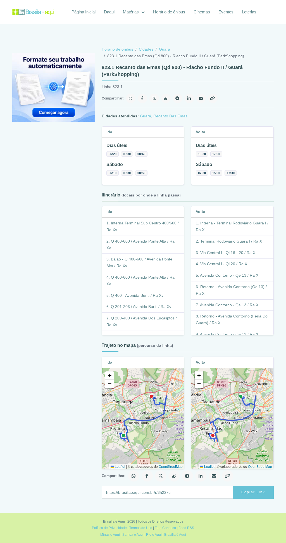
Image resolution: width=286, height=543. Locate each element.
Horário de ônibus (169, 12)
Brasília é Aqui (175, 535)
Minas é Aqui (110, 535)
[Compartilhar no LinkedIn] (189, 98)
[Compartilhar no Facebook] (142, 98)
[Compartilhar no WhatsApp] (130, 98)
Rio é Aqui (154, 535)
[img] (143, 418)
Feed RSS (186, 528)
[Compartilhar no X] (154, 98)
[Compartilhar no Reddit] (166, 98)
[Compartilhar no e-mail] (201, 98)
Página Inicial (84, 12)
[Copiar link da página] (213, 98)
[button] (109, 375)
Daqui (109, 12)
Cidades (146, 49)
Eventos (225, 12)
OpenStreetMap (171, 466)
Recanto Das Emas (170, 116)
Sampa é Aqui (133, 535)
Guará (164, 49)
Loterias (249, 12)
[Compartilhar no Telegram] (177, 98)
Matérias (131, 12)
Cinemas (202, 12)
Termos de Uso (140, 528)
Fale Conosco (165, 528)
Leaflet (119, 466)
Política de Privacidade (109, 528)
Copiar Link (253, 492)
